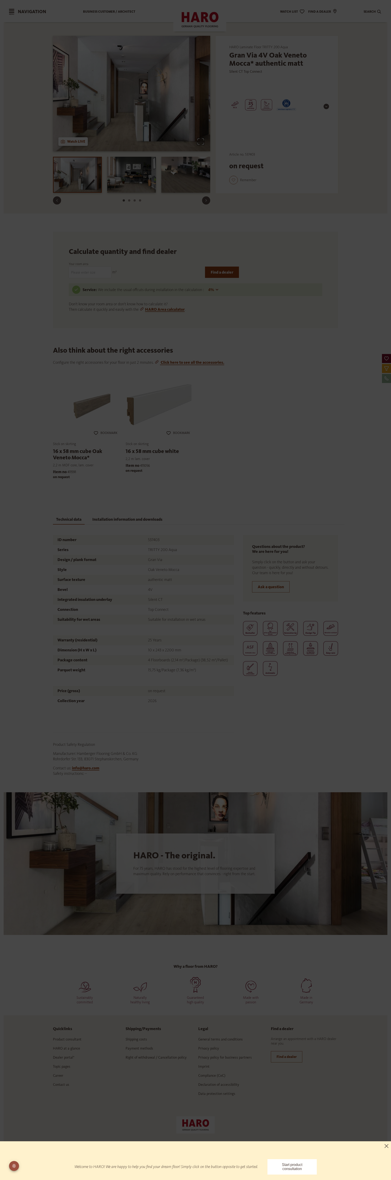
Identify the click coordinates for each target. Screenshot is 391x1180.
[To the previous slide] (57, 200)
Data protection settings (216, 1093)
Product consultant (67, 1039)
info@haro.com (85, 768)
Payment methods (139, 1048)
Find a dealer (222, 272)
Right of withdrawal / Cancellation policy (156, 1057)
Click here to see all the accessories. (192, 362)
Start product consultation (292, 1167)
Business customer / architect (109, 12)
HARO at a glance (66, 1048)
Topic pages (61, 1066)
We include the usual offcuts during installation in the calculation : (151, 289)
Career (58, 1075)
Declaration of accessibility (218, 1084)
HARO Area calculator (165, 309)
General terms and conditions (220, 1039)
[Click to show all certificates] (326, 106)
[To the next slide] (206, 200)
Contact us (61, 1084)
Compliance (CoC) (211, 1075)
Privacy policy (208, 1048)
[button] (386, 358)
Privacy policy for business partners (225, 1057)
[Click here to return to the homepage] (195, 1124)
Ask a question (271, 586)
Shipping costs (136, 1039)
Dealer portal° (63, 1057)
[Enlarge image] (201, 141)
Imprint (204, 1066)
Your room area (78, 264)
